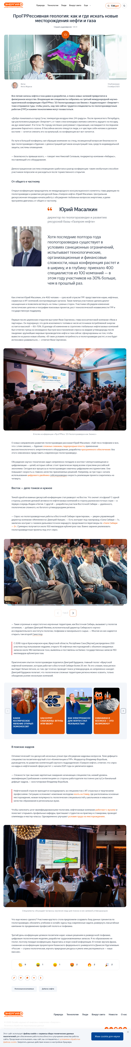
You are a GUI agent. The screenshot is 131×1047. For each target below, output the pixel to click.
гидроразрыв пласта (74, 446)
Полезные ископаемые (24, 989)
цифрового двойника (39, 475)
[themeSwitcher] (124, 5)
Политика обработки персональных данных (24, 1026)
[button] (58, 613)
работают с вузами (105, 810)
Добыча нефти (48, 989)
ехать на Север (81, 794)
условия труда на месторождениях (86, 816)
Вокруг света (75, 6)
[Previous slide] (7, 710)
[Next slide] (123, 710)
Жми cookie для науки (107, 1036)
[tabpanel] (65, 571)
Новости (113, 1014)
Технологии (52, 6)
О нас (124, 1014)
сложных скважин (52, 446)
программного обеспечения (95, 449)
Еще (86, 6)
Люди (63, 6)
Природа (40, 6)
